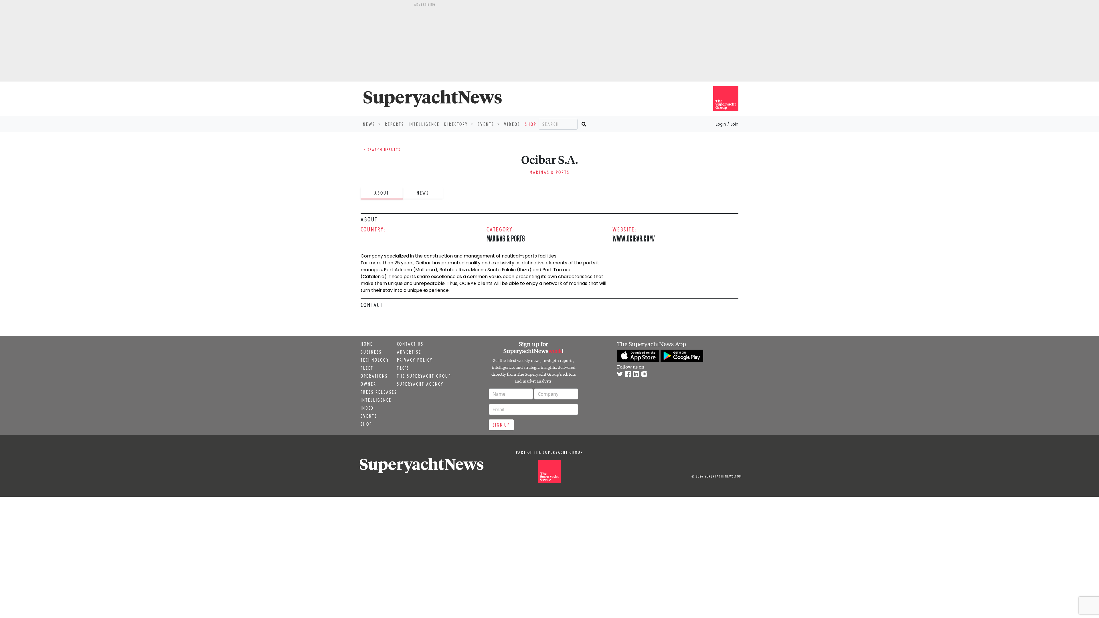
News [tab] (423, 192)
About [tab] (381, 192)
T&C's (403, 368)
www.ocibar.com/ (633, 238)
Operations (374, 376)
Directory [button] (457, 124)
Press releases (379, 392)
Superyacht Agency (420, 384)
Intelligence (424, 124)
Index (367, 408)
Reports (394, 124)
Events (369, 416)
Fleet (367, 368)
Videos (512, 124)
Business (371, 351)
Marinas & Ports (549, 172)
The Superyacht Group (424, 376)
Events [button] (487, 124)
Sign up (501, 424)
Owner (368, 384)
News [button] (370, 124)
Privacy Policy (415, 360)
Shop (530, 124)
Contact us (410, 343)
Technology (375, 360)
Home (367, 343)
